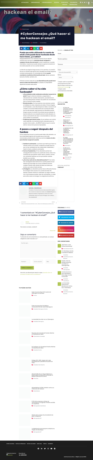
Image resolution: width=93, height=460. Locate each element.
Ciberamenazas (35, 2)
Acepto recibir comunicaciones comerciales (65, 89)
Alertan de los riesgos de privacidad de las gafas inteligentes (42, 415)
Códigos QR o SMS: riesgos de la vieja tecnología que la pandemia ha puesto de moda (42, 361)
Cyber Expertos (41, 364)
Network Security (69, 248)
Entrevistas (64, 2)
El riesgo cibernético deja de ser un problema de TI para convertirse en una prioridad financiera (68, 140)
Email (64, 248)
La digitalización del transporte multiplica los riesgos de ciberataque (43, 429)
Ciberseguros (73, 4)
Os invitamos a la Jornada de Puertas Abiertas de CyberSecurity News (43, 347)
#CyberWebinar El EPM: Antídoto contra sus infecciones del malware (43, 388)
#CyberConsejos (25, 29)
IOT (40, 418)
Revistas (56, 2)
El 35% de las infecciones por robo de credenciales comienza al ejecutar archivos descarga (67, 151)
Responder (52, 230)
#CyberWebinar (36, 336)
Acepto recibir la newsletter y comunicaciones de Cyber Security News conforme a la (66, 84)
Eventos (35, 295)
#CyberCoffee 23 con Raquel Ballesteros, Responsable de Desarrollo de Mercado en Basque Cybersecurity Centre (42, 375)
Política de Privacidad (63, 87)
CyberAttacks (43, 405)
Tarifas (45, 443)
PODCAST (64, 4)
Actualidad (24, 2)
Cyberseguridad (46, 2)
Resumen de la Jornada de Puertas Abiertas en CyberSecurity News (43, 333)
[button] (21, 48)
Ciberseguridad (36, 405)
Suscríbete (50, 443)
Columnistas (73, 2)
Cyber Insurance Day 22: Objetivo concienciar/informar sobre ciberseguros (42, 306)
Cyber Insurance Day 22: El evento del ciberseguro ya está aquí (41, 292)
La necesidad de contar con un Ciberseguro (43, 319)
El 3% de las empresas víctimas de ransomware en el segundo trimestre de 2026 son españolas (43, 402)
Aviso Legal (39, 443)
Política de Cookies (31, 443)
